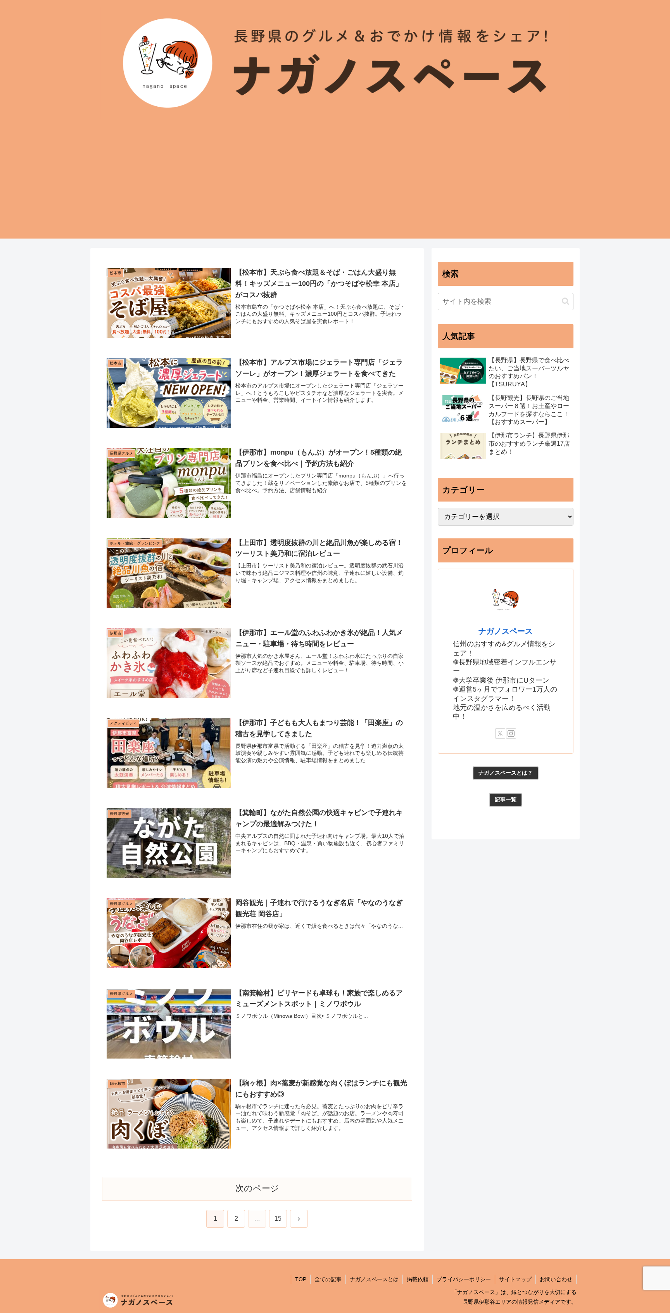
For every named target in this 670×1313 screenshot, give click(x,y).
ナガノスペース (505, 631)
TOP (300, 1279)
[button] (565, 301)
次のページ (257, 1188)
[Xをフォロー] (500, 733)
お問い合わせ (556, 1279)
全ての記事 (328, 1279)
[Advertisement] (335, 184)
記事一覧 (505, 799)
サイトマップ (515, 1279)
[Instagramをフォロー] (511, 733)
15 (278, 1218)
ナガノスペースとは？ (505, 773)
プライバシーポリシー (464, 1279)
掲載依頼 (417, 1279)
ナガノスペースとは (374, 1279)
